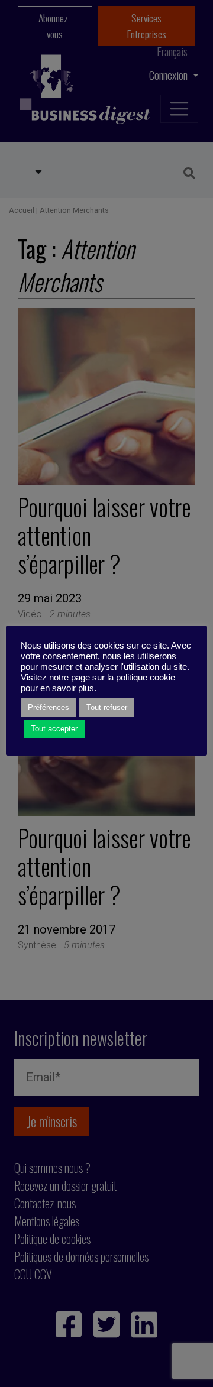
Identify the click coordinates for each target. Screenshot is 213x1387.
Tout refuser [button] (106, 707)
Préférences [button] (48, 707)
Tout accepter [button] (54, 728)
